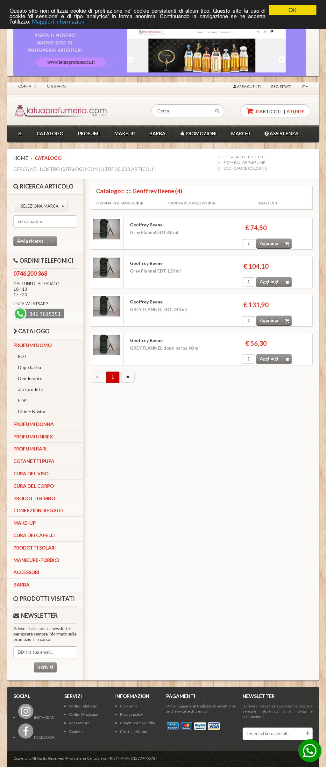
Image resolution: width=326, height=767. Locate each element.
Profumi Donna (33, 424)
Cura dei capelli (34, 535)
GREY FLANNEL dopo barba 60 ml (165, 348)
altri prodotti (28, 389)
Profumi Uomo (32, 345)
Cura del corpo (33, 486)
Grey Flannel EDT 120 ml (155, 270)
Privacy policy (131, 714)
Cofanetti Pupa (33, 461)
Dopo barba (27, 367)
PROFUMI (89, 133)
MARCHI (240, 133)
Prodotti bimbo (34, 498)
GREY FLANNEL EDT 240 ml (158, 309)
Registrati (281, 86)
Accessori (26, 572)
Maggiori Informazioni (59, 21)
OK (292, 10)
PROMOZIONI (200, 133)
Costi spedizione (134, 731)
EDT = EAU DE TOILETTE (243, 157)
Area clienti (248, 86)
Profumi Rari (29, 448)
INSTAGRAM (44, 717)
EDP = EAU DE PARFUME (244, 163)
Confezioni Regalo (38, 510)
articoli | (279, 111)
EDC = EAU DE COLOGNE (245, 168)
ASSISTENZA (284, 133)
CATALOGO (50, 133)
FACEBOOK (44, 737)
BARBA (157, 133)
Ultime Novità (29, 411)
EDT (20, 356)
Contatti (27, 86)
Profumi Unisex (33, 436)
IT (304, 86)
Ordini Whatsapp (83, 714)
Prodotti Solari (34, 547)
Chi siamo (56, 86)
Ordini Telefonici (83, 706)
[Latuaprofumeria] (43, 111)
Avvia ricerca (30, 241)
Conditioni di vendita (137, 723)
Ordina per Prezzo (187, 203)
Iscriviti (45, 667)
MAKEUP (124, 133)
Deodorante (27, 378)
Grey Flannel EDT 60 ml (154, 232)
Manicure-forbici (36, 560)
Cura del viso (30, 473)
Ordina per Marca (115, 203)
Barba (21, 584)
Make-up (24, 523)
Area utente (79, 723)
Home (20, 158)
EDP (20, 400)
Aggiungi (269, 243)
